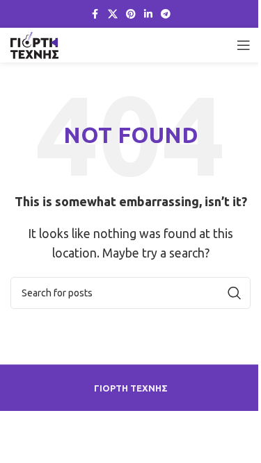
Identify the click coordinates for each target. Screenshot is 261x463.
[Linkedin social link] (148, 14)
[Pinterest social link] (131, 14)
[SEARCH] (235, 293)
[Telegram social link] (166, 14)
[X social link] (113, 14)
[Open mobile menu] (244, 45)
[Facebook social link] (95, 14)
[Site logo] (34, 43)
